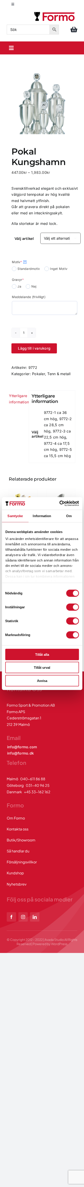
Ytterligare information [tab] (17, 399)
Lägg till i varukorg (34, 348)
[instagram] (23, 917)
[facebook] (11, 917)
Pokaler (38, 374)
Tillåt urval (42, 667)
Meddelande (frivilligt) (28, 297)
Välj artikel (24, 239)
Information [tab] (42, 516)
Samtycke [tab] (15, 516)
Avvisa (42, 680)
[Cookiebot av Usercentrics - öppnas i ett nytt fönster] (60, 503)
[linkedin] (34, 917)
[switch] (72, 607)
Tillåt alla (42, 654)
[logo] (54, 12)
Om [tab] (69, 516)
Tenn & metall (59, 374)
